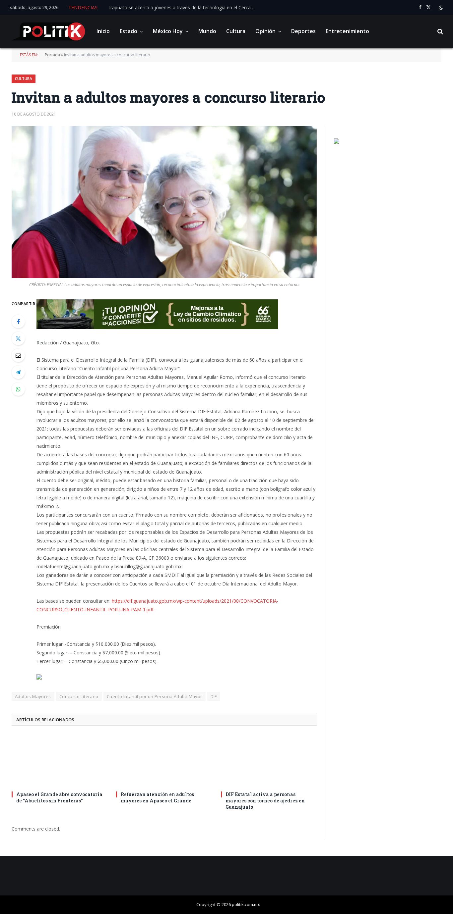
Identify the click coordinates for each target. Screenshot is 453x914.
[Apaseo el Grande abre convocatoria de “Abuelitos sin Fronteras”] (59, 760)
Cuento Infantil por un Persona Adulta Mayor (154, 696)
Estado (128, 31)
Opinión (265, 31)
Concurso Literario (78, 696)
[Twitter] (18, 338)
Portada (52, 55)
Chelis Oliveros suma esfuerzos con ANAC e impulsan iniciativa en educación (183, 8)
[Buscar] (439, 31)
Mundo (207, 31)
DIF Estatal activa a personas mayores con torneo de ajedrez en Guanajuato (265, 800)
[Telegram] (18, 372)
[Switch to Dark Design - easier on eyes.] (440, 7)
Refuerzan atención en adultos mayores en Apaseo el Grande (157, 797)
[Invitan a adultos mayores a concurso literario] (164, 202)
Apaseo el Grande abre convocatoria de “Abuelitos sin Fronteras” (59, 797)
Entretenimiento (347, 31)
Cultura (235, 31)
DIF (214, 696)
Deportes (303, 31)
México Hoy (168, 31)
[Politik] (48, 31)
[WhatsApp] (18, 389)
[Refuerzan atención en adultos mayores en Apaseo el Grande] (164, 760)
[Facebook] (18, 321)
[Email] (18, 355)
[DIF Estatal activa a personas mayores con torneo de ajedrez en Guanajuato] (269, 760)
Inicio (103, 31)
